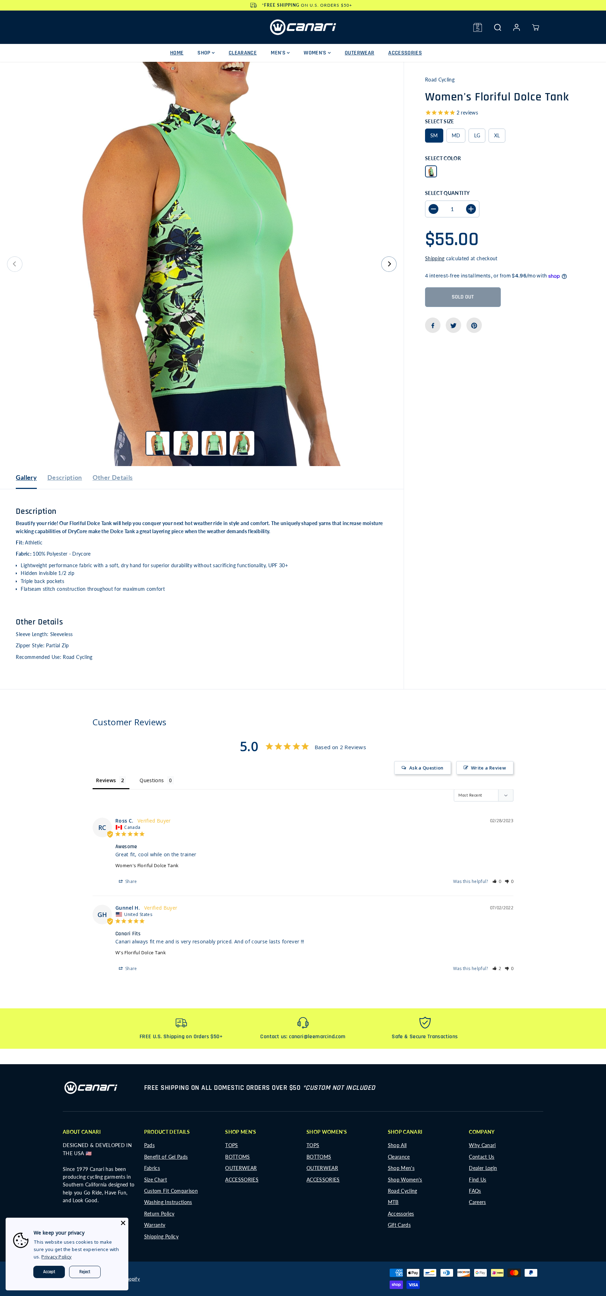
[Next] (389, 264)
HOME (176, 53)
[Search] (497, 27)
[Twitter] (453, 325)
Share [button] (130, 881)
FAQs (475, 1191)
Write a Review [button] (488, 768)
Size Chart (155, 1180)
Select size (439, 121)
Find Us (477, 1180)
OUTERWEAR (359, 53)
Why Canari (482, 1145)
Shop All (397, 1145)
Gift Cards (399, 1225)
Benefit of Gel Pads (166, 1157)
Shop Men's (401, 1168)
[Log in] (516, 27)
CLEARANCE (243, 53)
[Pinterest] (474, 325)
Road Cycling (402, 1191)
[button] (497, 881)
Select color (443, 158)
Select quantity (447, 193)
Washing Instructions (168, 1202)
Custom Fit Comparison (171, 1191)
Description (64, 477)
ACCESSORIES (405, 53)
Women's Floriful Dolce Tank (147, 865)
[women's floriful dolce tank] (202, 264)
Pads (149, 1145)
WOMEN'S (316, 53)
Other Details (113, 477)
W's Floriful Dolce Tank (140, 952)
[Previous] (14, 264)
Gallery (26, 477)
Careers (477, 1202)
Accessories (401, 1214)
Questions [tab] (152, 780)
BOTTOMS (237, 1157)
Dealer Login (483, 1168)
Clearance (399, 1157)
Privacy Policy (56, 1257)
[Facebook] (432, 325)
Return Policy (159, 1214)
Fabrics (152, 1168)
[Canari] (303, 27)
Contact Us (481, 1157)
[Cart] (535, 27)
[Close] (123, 1222)
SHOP (204, 53)
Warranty (155, 1225)
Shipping (435, 258)
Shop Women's (405, 1180)
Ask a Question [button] (426, 768)
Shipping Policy (161, 1236)
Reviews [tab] (106, 780)
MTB (393, 1202)
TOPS (231, 1145)
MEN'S (279, 53)
